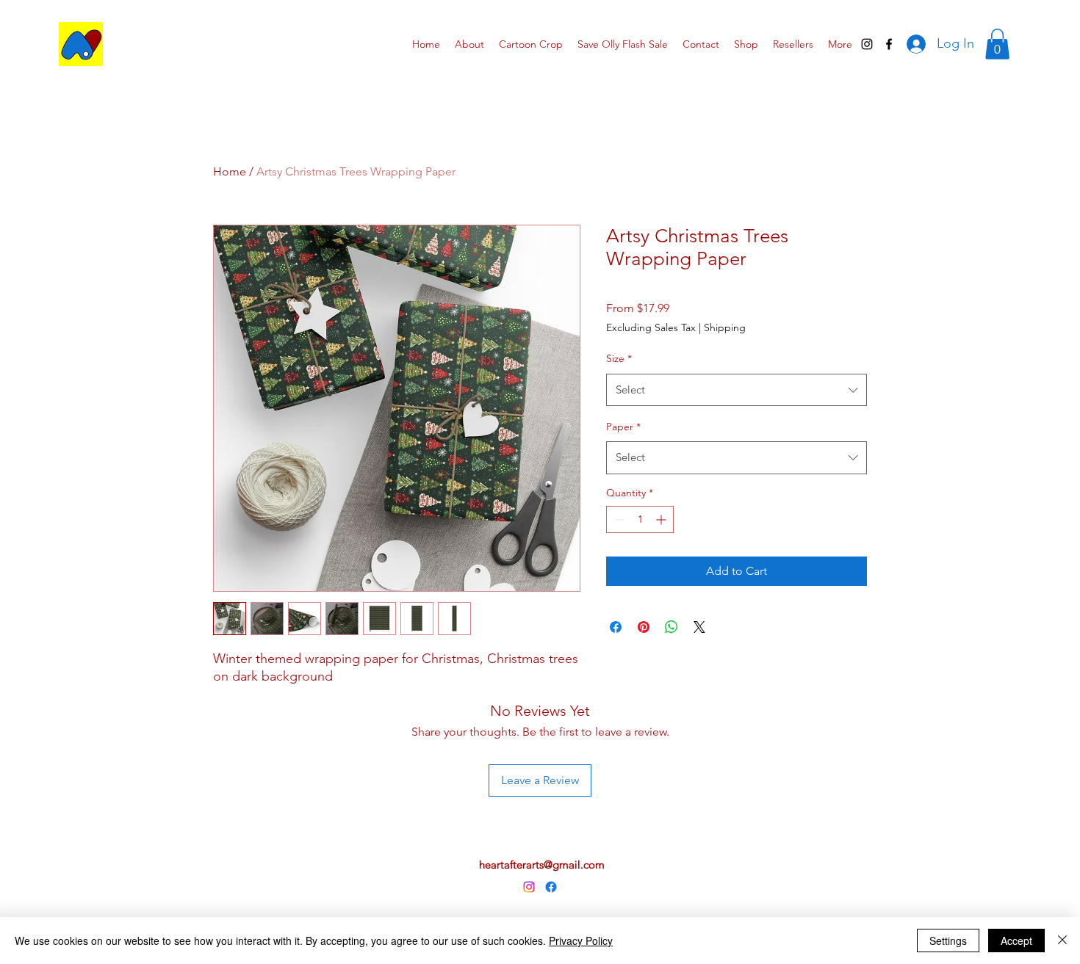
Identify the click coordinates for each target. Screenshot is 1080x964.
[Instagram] (529, 887)
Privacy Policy (581, 940)
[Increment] (662, 519)
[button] (997, 44)
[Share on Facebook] (615, 627)
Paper (623, 426)
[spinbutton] (640, 519)
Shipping (725, 327)
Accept (1016, 940)
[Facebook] (551, 887)
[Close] (1062, 940)
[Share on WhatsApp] (671, 627)
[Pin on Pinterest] (643, 627)
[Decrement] (617, 519)
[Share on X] (699, 627)
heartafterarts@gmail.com (542, 864)
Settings (948, 940)
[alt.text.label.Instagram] (867, 44)
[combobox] (736, 390)
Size (619, 358)
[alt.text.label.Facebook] (889, 44)
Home (229, 171)
